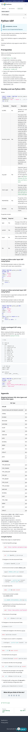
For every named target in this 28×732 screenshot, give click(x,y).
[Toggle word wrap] (23, 96)
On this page (5, 14)
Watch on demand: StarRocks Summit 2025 (13, 1)
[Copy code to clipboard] (25, 96)
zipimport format (14, 335)
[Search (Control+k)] (25, 4)
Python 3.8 (9, 58)
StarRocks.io (4, 720)
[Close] (27, 1)
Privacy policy (4, 722)
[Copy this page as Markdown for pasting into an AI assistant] (24, 18)
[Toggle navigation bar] (2, 4)
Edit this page (6, 703)
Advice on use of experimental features (13, 29)
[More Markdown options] (26, 18)
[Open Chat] (21, 729)
